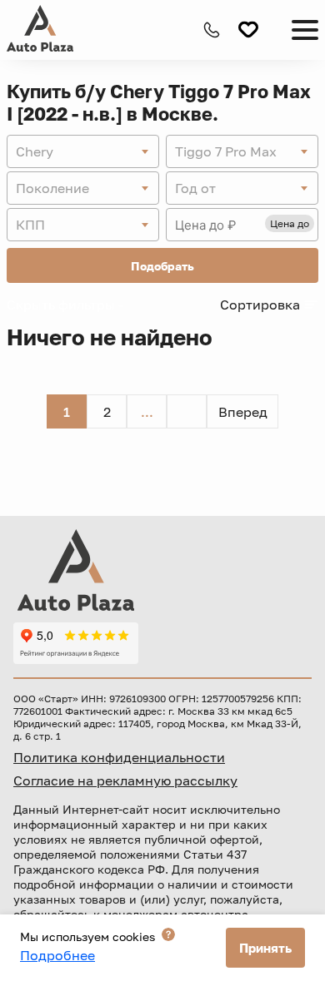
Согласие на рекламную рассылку (125, 780)
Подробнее (57, 955)
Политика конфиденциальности (119, 757)
